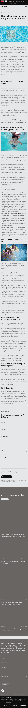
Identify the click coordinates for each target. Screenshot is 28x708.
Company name (5, 457)
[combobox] (14, 451)
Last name (4, 429)
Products (3, 658)
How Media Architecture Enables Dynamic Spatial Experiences (12, 603)
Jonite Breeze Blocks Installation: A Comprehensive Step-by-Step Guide (13, 536)
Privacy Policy (13, 472)
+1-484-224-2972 (18, 686)
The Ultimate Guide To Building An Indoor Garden (12, 630)
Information (4, 662)
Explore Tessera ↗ (14, 3)
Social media (4, 676)
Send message (6, 476)
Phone (2, 442)
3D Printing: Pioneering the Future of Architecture (13, 562)
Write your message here (7, 464)
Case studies (4, 667)
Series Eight (22, 694)
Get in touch (4, 671)
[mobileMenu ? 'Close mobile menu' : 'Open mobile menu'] (26, 7)
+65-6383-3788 (18, 691)
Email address (4, 436)
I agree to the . (10, 472)
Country (3, 450)
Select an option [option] (5, 451)
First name (4, 422)
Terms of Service (9, 481)
